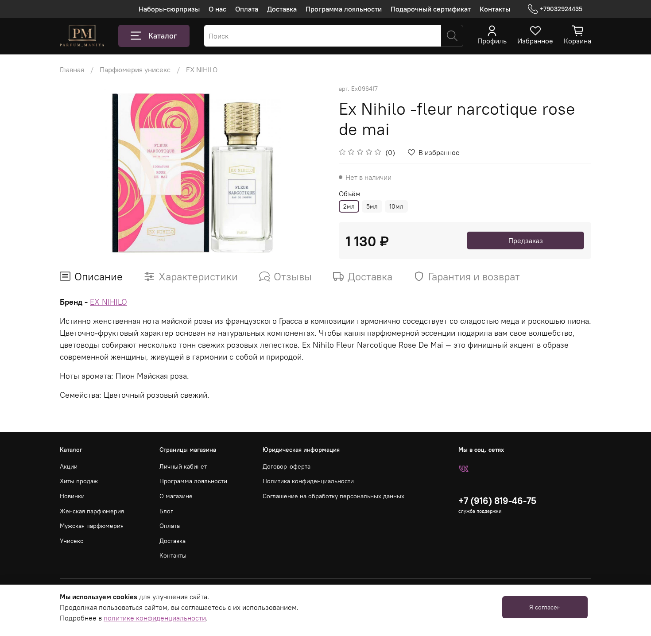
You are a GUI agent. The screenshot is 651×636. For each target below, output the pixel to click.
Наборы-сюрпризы (169, 8)
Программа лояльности (344, 8)
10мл (396, 206)
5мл (372, 206)
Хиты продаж (79, 481)
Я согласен (545, 607)
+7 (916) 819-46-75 (497, 501)
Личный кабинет (183, 466)
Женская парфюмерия (92, 511)
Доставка (282, 8)
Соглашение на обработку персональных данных (333, 496)
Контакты (495, 8)
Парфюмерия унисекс (135, 69)
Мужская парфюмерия (92, 526)
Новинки (72, 496)
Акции (69, 466)
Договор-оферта (286, 466)
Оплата (246, 8)
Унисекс (71, 541)
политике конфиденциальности (155, 617)
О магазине (176, 496)
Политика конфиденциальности (308, 481)
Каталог (162, 36)
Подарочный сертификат (431, 8)
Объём (349, 194)
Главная (72, 69)
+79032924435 (561, 9)
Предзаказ (525, 240)
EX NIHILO (201, 69)
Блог (166, 511)
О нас (217, 8)
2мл (349, 206)
